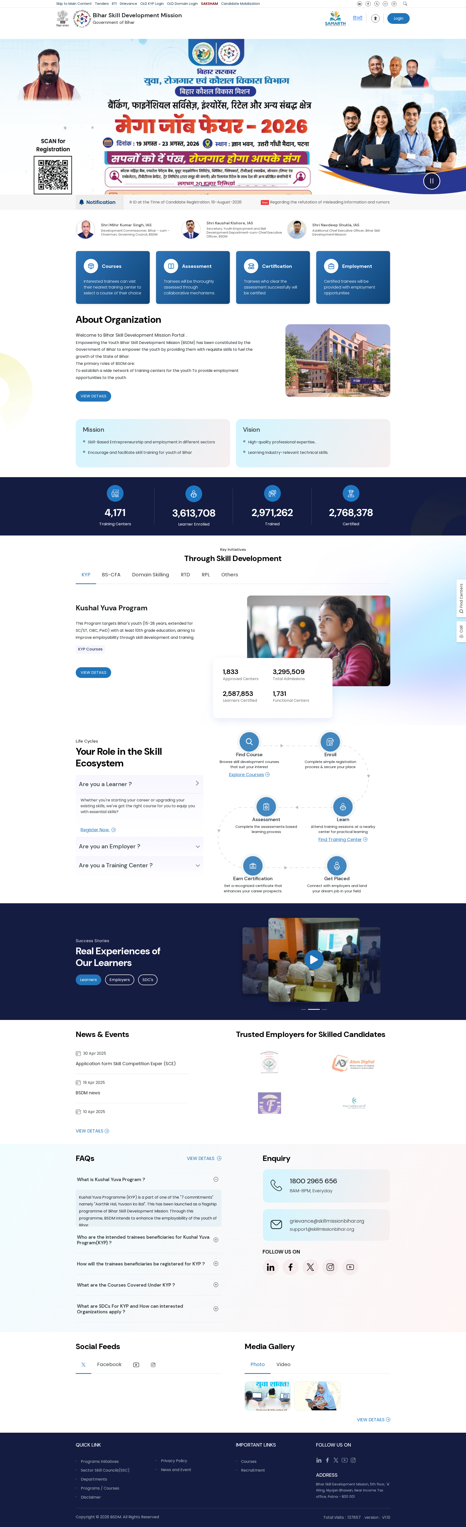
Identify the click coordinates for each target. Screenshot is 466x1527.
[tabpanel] (233, 641)
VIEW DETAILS (93, 672)
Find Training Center (340, 839)
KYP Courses (90, 649)
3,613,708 (194, 513)
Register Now (95, 830)
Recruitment (253, 1470)
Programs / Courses (100, 1488)
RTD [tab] (185, 574)
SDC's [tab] (147, 980)
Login (398, 18)
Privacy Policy (174, 1461)
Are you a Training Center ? (116, 865)
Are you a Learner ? (105, 784)
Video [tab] (283, 1364)
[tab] (83, 1365)
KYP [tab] (86, 574)
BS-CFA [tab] (111, 574)
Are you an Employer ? (109, 846)
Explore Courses (246, 775)
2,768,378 (351, 512)
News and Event (176, 1470)
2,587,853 (238, 693)
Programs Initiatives (100, 1461)
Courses (249, 1461)
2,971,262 (272, 512)
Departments (94, 1479)
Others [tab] (229, 574)
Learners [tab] (88, 980)
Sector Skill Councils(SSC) (105, 1470)
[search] (405, 4)
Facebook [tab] (109, 1364)
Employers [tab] (119, 980)
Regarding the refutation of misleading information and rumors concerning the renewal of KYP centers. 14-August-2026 (186, 202)
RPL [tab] (206, 574)
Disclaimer (91, 1497)
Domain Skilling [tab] (150, 574)
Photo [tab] (257, 1364)
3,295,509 (289, 671)
